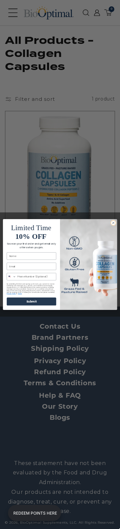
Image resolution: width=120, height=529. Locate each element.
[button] (34, 513)
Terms (20, 293)
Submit (31, 301)
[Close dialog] (113, 222)
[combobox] (11, 276)
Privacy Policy (11, 293)
